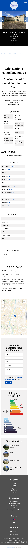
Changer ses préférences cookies (10, 542)
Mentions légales (21, 538)
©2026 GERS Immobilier (9, 538)
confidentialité (22, 545)
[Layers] (24, 301)
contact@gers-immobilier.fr (14, 509)
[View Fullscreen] (3, 306)
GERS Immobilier (14, 501)
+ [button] (3, 301)
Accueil (3, 51)
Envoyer (8, 382)
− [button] (3, 303)
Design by (25, 542)
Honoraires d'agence (14, 540)
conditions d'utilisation (10, 547)
